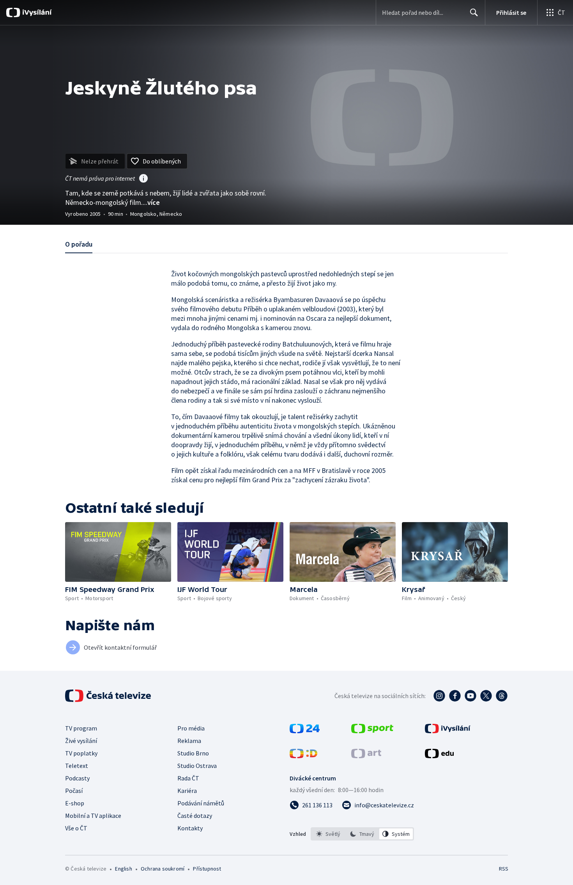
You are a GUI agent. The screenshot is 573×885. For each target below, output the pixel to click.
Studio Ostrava (197, 765)
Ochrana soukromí (162, 868)
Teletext (76, 765)
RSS (503, 868)
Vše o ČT (76, 828)
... (151, 202)
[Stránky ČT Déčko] (303, 756)
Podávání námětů (200, 803)
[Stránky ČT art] (366, 756)
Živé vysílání (81, 741)
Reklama (189, 741)
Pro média (191, 728)
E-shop (74, 803)
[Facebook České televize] (455, 696)
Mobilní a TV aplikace (93, 815)
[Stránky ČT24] (305, 731)
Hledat (474, 12)
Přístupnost (207, 868)
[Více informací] (143, 179)
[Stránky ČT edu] (439, 756)
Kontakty (190, 828)
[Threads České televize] (501, 696)
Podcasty (77, 778)
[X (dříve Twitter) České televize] (486, 696)
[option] (328, 833)
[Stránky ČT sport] (372, 731)
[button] (118, 552)
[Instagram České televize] (439, 696)
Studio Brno (193, 753)
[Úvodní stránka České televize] (108, 696)
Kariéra (187, 790)
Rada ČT (188, 778)
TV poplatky (81, 753)
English (123, 868)
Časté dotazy (194, 815)
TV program (81, 728)
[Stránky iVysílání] (447, 731)
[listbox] (362, 834)
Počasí (74, 790)
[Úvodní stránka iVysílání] (36, 12)
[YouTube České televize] (470, 696)
